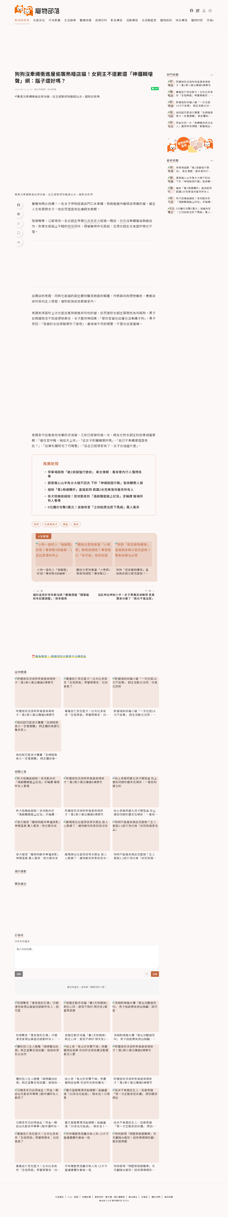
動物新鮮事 (22, 20)
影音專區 (117, 20)
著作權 (108, 1196)
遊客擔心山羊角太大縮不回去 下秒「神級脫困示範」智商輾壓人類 (95, 483)
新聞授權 (86, 1196)
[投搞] (198, 10)
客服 (76, 1196)
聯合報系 (133, 1196)
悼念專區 (182, 20)
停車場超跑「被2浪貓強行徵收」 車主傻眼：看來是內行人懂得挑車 (95, 474)
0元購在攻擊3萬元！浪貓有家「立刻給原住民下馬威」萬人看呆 (93, 507)
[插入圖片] (147, 974)
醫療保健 (86, 20)
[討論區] (18, 223)
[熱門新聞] (211, 75)
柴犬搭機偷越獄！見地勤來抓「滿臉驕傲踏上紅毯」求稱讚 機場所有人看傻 (95, 498)
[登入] (204, 11)
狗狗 (36, 524)
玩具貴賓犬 (51, 524)
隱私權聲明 (119, 1196)
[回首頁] (37, 10)
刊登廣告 (59, 1196)
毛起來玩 (39, 20)
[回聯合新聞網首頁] (24, 10)
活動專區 (132, 20)
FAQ (70, 1196)
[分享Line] (18, 214)
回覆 (155, 974)
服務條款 (99, 1196)
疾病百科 (101, 20)
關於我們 (156, 1196)
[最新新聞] (211, 161)
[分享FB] (18, 205)
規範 (19, 974)
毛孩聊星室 (149, 20)
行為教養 (54, 20)
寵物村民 (197, 20)
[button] (191, 10)
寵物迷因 (166, 20)
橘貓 (65, 524)
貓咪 (76, 524)
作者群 (211, 20)
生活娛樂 (70, 20)
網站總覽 (168, 1196)
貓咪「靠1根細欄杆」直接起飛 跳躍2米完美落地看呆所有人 (91, 489)
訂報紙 (144, 1196)
